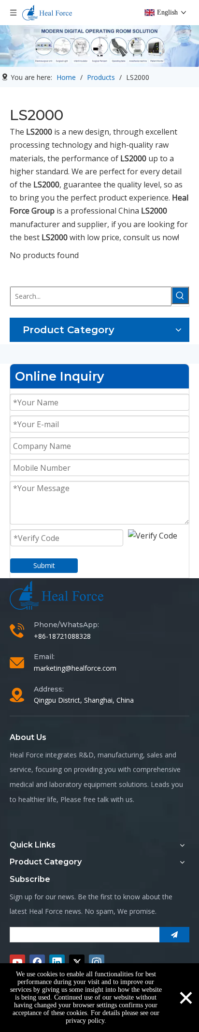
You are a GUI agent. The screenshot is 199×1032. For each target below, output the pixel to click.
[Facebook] (37, 962)
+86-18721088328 (62, 636)
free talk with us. (108, 799)
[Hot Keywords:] (180, 295)
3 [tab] (110, 55)
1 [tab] (89, 55)
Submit (44, 565)
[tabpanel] (99, 46)
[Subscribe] (174, 934)
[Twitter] (77, 962)
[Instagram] (96, 962)
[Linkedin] (57, 962)
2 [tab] (99, 55)
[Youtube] (17, 962)
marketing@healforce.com (75, 668)
